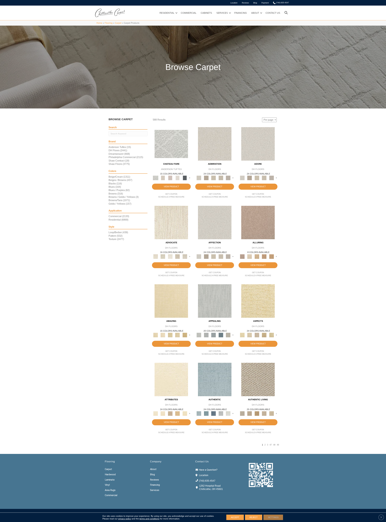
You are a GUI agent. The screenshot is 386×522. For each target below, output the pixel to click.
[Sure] (214, 379)
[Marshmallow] (214, 144)
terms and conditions (149, 518)
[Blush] (170, 178)
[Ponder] (258, 301)
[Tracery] (249, 413)
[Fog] (228, 178)
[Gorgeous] (214, 301)
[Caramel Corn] (271, 413)
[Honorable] (228, 413)
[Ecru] (206, 178)
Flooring (108, 23)
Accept (235, 517)
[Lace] (221, 178)
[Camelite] (257, 256)
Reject (254, 517)
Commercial (188, 13)
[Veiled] (177, 413)
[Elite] (170, 256)
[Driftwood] (258, 222)
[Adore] (171, 222)
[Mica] (264, 413)
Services (222, 13)
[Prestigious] (206, 335)
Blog (255, 3)
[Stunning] (177, 335)
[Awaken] (163, 178)
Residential (167, 13)
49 (278, 445)
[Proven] (206, 413)
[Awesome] (163, 335)
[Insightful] (257, 335)
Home (99, 23)
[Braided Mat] (257, 413)
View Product (171, 186)
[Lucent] (249, 335)
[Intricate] (163, 413)
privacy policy (124, 518)
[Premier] (177, 256)
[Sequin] (271, 335)
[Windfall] (163, 256)
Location (233, 3)
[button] (176, 13)
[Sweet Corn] (185, 413)
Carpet (118, 23)
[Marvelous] (185, 335)
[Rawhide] (271, 256)
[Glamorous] (221, 335)
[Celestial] (185, 178)
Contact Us (273, 13)
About (255, 13)
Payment (265, 3)
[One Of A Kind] (170, 335)
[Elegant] (213, 335)
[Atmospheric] (171, 144)
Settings (273, 517)
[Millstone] (258, 379)
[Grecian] (171, 379)
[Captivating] (228, 335)
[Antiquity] (264, 335)
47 (271, 445)
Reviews (245, 3)
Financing (240, 13)
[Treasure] (185, 256)
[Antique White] (213, 178)
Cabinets (206, 13)
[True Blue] (213, 413)
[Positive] (221, 413)
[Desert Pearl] (249, 256)
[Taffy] (264, 256)
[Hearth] (170, 413)
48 (274, 445)
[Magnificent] (171, 301)
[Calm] (177, 178)
